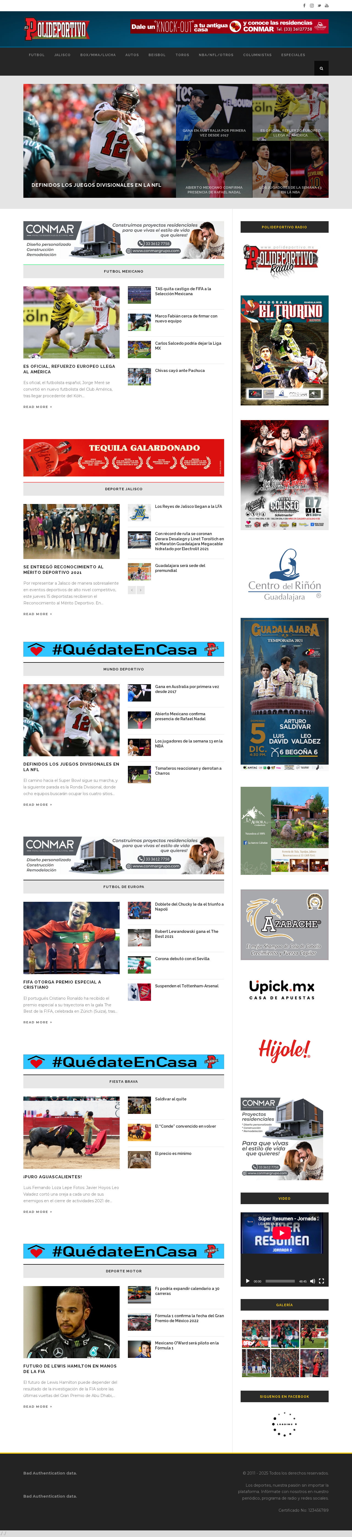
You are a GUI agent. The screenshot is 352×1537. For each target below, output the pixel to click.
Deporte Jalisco (124, 489)
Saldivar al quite (170, 1099)
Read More (35, 407)
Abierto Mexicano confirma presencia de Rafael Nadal (214, 189)
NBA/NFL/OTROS (216, 55)
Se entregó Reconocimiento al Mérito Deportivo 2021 (63, 570)
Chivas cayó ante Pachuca (180, 370)
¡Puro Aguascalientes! (52, 1176)
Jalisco (62, 55)
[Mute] (312, 1281)
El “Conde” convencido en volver (185, 1126)
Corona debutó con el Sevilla (182, 959)
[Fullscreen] (321, 1281)
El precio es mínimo (173, 1153)
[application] (285, 1249)
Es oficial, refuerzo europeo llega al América (290, 132)
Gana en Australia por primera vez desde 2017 (214, 132)
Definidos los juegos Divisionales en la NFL (97, 185)
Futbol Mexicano (124, 271)
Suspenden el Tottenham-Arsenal (186, 986)
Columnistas (257, 55)
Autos (132, 55)
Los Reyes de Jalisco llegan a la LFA (188, 506)
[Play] (248, 1281)
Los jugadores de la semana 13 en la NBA (290, 189)
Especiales (293, 55)
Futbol (37, 55)
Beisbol (157, 55)
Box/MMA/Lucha (98, 55)
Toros (182, 55)
